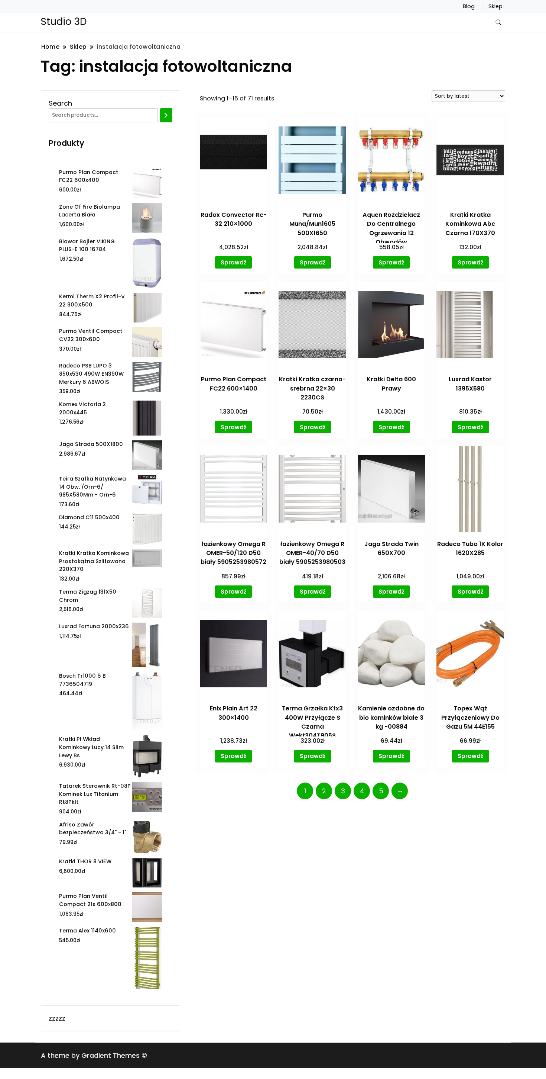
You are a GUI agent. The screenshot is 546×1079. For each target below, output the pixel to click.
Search (60, 103)
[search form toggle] (498, 22)
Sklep (495, 6)
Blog (469, 6)
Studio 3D (64, 21)
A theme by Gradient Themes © (94, 1055)
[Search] (166, 115)
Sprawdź (233, 262)
